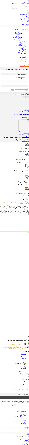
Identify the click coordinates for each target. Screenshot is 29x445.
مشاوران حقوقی (19, 44)
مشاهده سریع (26, 110)
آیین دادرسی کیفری (16, 37)
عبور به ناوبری (25, 0)
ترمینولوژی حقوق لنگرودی (21, 114)
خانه (28, 69)
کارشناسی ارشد (19, 45)
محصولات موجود (21, 78)
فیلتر (13, 90)
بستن (28, 428)
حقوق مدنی (18, 32)
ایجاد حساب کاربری (24, 439)
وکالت (21, 30)
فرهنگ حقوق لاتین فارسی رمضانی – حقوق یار (16, 137)
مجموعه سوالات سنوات (15, 40)
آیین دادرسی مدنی (16, 33)
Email (28, 391)
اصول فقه (18, 38)
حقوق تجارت (18, 34)
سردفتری (21, 42)
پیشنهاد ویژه (24, 66)
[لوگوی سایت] (25, 2)
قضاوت (21, 41)
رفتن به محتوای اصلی (17, 0)
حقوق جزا (18, 36)
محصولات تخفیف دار (20, 77)
